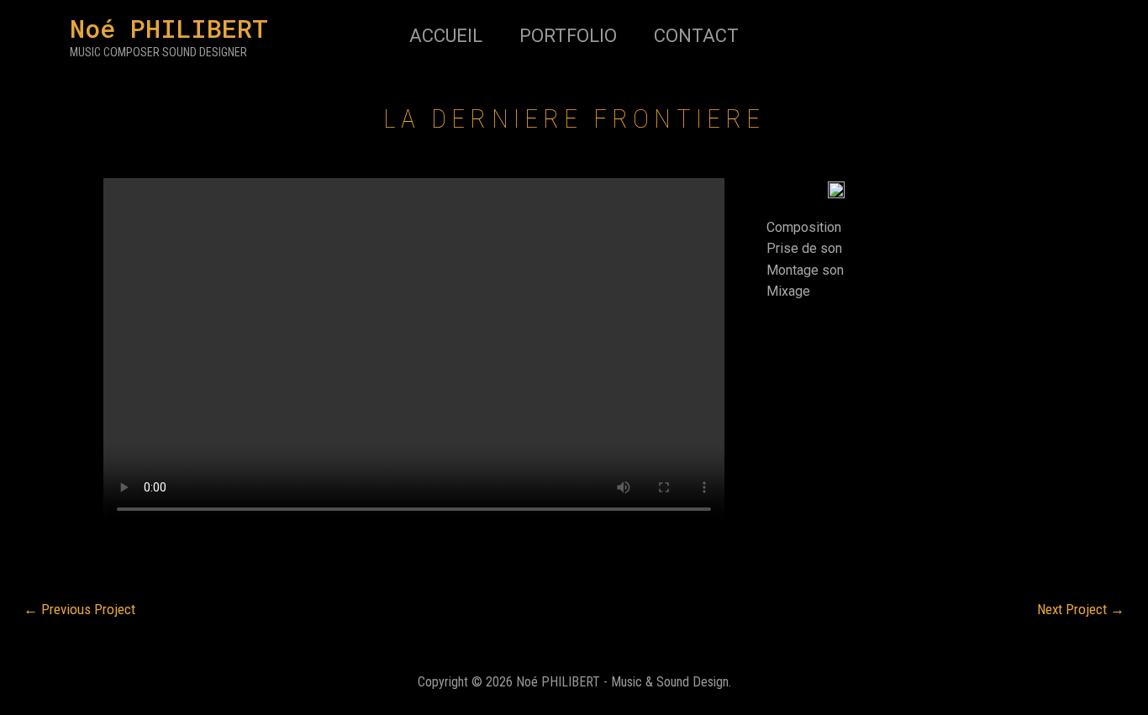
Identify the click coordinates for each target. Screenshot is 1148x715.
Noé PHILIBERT (169, 28)
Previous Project (79, 609)
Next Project (1080, 609)
